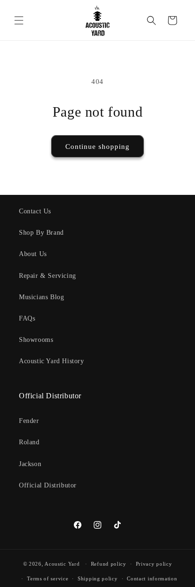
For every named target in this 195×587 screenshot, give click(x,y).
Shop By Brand (41, 232)
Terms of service (47, 578)
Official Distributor (48, 485)
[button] (19, 20)
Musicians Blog (41, 297)
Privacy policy (154, 564)
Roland (29, 442)
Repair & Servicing (47, 275)
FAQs (27, 318)
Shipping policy (98, 578)
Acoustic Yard (62, 564)
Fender (29, 420)
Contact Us (35, 211)
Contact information (152, 578)
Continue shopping (97, 146)
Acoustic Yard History (51, 361)
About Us (33, 253)
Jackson (30, 464)
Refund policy (108, 564)
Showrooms (36, 339)
